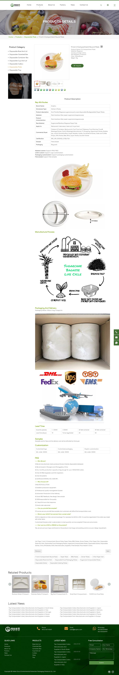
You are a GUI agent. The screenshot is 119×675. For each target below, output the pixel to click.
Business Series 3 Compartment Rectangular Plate (21, 594)
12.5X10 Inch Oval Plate (96, 594)
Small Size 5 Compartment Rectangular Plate (79, 594)
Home (29, 5)
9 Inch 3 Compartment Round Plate (46, 556)
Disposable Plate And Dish (43, 560)
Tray (33, 657)
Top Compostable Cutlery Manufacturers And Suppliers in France (80, 614)
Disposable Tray (15, 70)
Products (40, 5)
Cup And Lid (36, 651)
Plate (34, 655)
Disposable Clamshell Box (18, 54)
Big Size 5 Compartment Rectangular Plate (59, 594)
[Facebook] (109, 671)
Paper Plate (64, 556)
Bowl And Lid (36, 644)
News (73, 5)
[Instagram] (113, 671)
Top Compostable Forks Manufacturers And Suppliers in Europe (80, 616)
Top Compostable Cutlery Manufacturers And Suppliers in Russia (29, 614)
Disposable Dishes (41, 563)
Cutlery (34, 653)
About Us (51, 5)
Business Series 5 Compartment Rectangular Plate (40, 594)
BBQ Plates (74, 556)
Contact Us (84, 5)
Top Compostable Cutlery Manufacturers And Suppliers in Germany (81, 610)
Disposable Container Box (18, 57)
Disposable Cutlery (16, 64)
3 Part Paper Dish (98, 556)
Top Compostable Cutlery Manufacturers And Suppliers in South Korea (31, 608)
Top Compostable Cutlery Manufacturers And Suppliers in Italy (28, 610)
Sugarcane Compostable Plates (90, 560)
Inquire (78, 66)
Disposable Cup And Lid (18, 61)
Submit (101, 662)
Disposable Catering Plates (58, 563)
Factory (63, 5)
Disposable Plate (15, 67)
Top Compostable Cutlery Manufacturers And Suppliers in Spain (80, 612)
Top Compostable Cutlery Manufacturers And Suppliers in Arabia (29, 616)
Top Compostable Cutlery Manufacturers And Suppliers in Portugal (30, 612)
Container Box (36, 648)
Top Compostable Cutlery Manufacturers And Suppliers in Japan (80, 608)
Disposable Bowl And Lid (18, 51)
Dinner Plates (85, 556)
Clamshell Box (36, 646)
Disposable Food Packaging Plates (66, 560)
